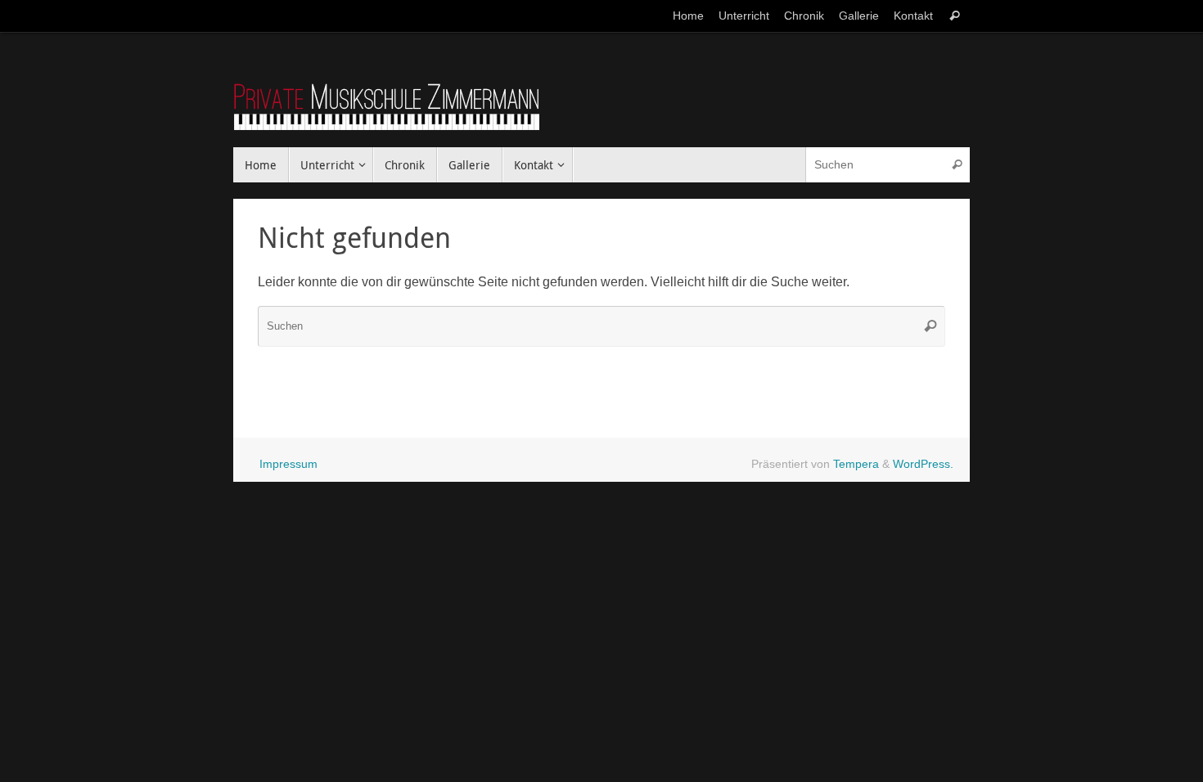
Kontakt (913, 16)
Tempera (856, 463)
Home (688, 16)
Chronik (804, 16)
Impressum (288, 463)
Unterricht (744, 16)
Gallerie (859, 16)
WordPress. (923, 463)
